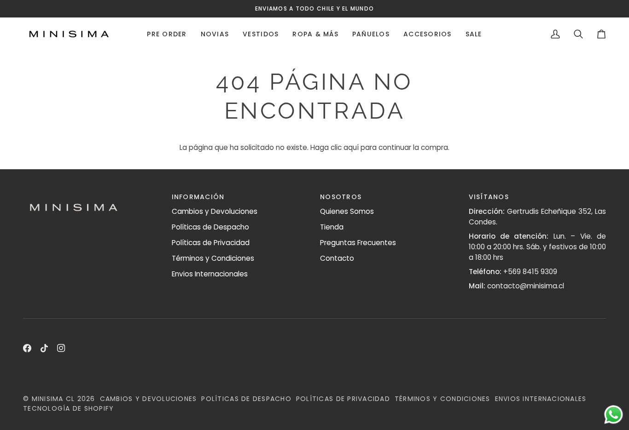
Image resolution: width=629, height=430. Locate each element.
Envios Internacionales (210, 274)
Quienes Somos (347, 211)
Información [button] (198, 196)
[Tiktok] (44, 348)
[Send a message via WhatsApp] (613, 414)
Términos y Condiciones (213, 258)
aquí (351, 147)
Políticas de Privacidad (211, 242)
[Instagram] (61, 348)
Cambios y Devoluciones (214, 211)
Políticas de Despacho (210, 227)
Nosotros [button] (340, 196)
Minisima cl (53, 398)
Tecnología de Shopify (68, 408)
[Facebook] (27, 348)
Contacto (337, 258)
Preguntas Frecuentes (358, 242)
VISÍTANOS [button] (489, 196)
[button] (166, 34)
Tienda (332, 227)
